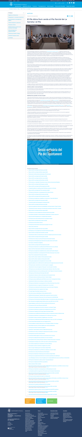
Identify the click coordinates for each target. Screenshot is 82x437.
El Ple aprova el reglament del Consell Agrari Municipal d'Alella (41, 311)
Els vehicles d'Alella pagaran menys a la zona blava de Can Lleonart (42, 335)
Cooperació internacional (43, 414)
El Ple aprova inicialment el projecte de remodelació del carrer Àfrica (42, 309)
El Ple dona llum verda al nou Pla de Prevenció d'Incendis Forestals (42, 238)
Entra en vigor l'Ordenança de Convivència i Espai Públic (40, 347)
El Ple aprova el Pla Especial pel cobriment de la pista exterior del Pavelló (43, 240)
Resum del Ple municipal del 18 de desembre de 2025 (39, 186)
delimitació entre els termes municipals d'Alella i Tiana (53, 105)
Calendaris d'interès (54, 413)
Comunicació (40, 413)
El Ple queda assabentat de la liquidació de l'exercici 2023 (40, 260)
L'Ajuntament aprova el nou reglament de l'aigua (38, 289)
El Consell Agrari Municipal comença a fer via (37, 291)
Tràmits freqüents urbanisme (14, 22)
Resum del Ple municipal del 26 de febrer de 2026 (38, 180)
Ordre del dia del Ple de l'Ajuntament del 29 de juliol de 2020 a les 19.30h (43, 386)
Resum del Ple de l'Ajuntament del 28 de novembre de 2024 (40, 248)
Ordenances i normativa (30, 423)
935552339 (11, 415)
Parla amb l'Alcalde (60, 6)
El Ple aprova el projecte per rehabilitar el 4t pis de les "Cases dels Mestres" (43, 198)
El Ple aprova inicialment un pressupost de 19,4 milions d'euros (41, 192)
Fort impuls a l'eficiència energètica (36, 242)
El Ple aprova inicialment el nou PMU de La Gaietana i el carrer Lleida (42, 349)
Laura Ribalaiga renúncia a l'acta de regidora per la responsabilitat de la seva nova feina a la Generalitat (49, 357)
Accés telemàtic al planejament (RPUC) (14, 20)
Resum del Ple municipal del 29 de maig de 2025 (38, 210)
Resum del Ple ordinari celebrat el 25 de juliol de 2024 (39, 258)
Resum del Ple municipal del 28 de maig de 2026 (38, 172)
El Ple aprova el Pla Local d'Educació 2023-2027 (38, 305)
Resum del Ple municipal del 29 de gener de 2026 (38, 184)
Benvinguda (50, 6)
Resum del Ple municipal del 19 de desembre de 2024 (39, 244)
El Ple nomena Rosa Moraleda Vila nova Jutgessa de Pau (40, 321)
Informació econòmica (29, 420)
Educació (39, 416)
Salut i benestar (41, 430)
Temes (39, 410)
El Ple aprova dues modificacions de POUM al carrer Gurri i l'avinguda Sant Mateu (45, 279)
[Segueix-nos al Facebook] (69, 3)
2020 (22, 8)
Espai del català (71, 6)
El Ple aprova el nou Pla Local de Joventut (37, 333)
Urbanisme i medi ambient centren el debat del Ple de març (40, 329)
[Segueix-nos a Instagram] (71, 3)
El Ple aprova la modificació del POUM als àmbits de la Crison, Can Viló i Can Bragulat (45, 319)
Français (18, 0)
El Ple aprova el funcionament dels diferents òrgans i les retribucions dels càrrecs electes (46, 299)
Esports (39, 418)
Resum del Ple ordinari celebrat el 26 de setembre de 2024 (40, 256)
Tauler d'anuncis (28, 429)
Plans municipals (28, 425)
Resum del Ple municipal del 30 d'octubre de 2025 (38, 194)
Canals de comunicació (67, 417)
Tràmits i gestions (28, 430)
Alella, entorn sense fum (33, 226)
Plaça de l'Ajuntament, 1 (12, 413)
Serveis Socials (40, 432)
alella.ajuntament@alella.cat (13, 419)
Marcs (18, 8)
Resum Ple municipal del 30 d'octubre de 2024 (38, 254)
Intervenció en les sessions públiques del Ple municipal (39, 384)
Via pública (40, 435)
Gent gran (40, 419)
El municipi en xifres (54, 414)
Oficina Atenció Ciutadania (43, 425)
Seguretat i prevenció (42, 431)
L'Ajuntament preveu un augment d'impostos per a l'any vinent (41, 285)
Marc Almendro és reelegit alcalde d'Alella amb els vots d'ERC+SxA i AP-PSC (43, 301)
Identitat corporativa (29, 418)
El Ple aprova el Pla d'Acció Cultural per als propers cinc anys (40, 224)
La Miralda (10, 37)
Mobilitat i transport (42, 423)
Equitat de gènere (41, 417)
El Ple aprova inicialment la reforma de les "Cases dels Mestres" (41, 359)
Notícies (15, 8)
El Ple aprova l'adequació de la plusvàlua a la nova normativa (40, 337)
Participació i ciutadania (42, 426)
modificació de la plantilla (45, 100)
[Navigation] (50, 152)
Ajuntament (18, 6)
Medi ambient (40, 422)
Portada (11, 8)
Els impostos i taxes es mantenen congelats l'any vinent (39, 345)
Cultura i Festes (41, 415)
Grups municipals (28, 417)
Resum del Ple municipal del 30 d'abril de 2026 (38, 176)
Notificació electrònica (29, 421)
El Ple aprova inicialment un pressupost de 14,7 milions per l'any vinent (42, 315)
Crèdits (9, 422)
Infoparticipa (27, 419)
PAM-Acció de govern (29, 424)
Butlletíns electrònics (67, 416)
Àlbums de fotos (66, 415)
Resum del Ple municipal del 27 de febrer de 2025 (38, 232)
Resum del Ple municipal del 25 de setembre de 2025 (39, 196)
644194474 (10, 416)
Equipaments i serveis (29, 415)
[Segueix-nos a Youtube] (74, 3)
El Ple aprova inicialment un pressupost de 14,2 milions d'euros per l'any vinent (44, 283)
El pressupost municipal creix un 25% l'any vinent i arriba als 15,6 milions (43, 341)
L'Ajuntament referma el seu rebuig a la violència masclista (40, 281)
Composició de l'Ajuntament (30, 416)
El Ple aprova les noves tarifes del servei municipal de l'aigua (40, 218)
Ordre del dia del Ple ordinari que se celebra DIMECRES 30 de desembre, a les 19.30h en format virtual (48, 365)
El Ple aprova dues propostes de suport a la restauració (39, 376)
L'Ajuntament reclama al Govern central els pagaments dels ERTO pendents (43, 389)
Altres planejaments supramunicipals (12, 31)
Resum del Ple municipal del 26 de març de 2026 (38, 178)
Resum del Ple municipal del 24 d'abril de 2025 (38, 220)
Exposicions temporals (67, 420)
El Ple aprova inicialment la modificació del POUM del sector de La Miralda (43, 246)
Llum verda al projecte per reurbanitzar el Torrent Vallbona (40, 343)
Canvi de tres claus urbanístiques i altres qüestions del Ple (40, 293)
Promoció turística (41, 429)
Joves (39, 421)
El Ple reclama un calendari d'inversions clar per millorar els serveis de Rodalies (44, 182)
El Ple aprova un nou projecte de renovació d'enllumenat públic (41, 230)
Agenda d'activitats (67, 413)
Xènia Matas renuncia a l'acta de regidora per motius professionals (42, 325)
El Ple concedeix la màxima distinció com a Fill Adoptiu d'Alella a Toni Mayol (43, 323)
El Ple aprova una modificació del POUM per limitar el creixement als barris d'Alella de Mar (46, 313)
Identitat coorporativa (54, 417)
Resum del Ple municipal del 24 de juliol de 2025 (38, 200)
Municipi (52, 415)
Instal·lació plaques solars (13, 35)
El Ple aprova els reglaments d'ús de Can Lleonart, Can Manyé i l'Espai (42, 307)
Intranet (9, 425)
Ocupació (40, 424)
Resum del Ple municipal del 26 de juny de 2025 (38, 204)
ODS (26, 431)
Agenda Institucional (67, 414)
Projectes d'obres (12, 24)
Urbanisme (40, 434)
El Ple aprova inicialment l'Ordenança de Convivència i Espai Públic (42, 353)
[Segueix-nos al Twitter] (67, 3)
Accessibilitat (10, 424)
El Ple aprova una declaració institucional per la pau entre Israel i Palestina (43, 287)
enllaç (47, 374)
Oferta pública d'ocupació (30, 422)
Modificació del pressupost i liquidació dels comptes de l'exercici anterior (43, 295)
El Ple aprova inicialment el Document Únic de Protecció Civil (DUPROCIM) (43, 297)
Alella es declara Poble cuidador (35, 363)
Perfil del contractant (29, 426)
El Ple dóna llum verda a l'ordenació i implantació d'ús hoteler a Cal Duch (43, 331)
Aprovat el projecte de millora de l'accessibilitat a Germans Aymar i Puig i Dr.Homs (45, 206)
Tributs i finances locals (42, 433)
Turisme (35, 6)
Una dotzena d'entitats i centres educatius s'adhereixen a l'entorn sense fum (44, 214)
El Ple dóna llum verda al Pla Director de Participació (39, 351)
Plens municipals (26, 8)
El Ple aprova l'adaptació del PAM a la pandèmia (38, 361)
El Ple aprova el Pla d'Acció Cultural (36, 222)
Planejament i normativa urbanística (16, 17)
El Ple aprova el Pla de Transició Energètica (37, 327)
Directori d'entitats (54, 418)
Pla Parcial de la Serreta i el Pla (52, 51)
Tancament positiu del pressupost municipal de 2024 (39, 202)
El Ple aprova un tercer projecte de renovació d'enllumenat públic (41, 212)
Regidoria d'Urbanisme (13, 15)
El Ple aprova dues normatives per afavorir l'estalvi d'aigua (40, 277)
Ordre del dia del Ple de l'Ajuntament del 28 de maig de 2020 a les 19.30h (43, 394)
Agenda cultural (27, 6)
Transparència (42, 6)
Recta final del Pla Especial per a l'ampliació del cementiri (40, 216)
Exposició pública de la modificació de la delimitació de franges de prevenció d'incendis (46, 262)
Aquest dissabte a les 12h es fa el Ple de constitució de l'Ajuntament (42, 303)
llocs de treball (55, 100)
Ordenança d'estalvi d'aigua (14, 33)
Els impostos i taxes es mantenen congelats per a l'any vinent (41, 317)
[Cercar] (73, 0)
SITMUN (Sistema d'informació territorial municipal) (14, 27)
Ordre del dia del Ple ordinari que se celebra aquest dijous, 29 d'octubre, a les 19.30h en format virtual (48, 378)
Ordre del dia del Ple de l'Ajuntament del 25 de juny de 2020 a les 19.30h (43, 391)
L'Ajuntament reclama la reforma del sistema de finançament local (42, 275)
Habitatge (40, 420)
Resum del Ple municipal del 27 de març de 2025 (38, 228)
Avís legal (9, 423)
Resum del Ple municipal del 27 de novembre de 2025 (39, 190)
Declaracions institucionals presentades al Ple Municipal (40, 174)
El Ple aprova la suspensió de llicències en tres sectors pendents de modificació (44, 355)
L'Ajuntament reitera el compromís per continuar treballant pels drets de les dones (45, 234)
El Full (64, 418)
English (14, 0)
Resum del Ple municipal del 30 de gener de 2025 (38, 236)
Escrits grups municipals (68, 419)
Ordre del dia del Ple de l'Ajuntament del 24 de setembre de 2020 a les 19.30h (44, 381)
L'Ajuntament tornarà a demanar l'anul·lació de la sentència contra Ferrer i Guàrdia (45, 208)
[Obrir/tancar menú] (16, 13)
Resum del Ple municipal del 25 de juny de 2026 (38, 170)
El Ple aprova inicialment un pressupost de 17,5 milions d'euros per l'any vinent (44, 252)
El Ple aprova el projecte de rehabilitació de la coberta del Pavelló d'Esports (43, 250)
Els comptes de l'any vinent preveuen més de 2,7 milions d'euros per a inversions (44, 339)
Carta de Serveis (28, 414)
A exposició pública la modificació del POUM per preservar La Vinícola (42, 188)
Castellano (10, 0)
